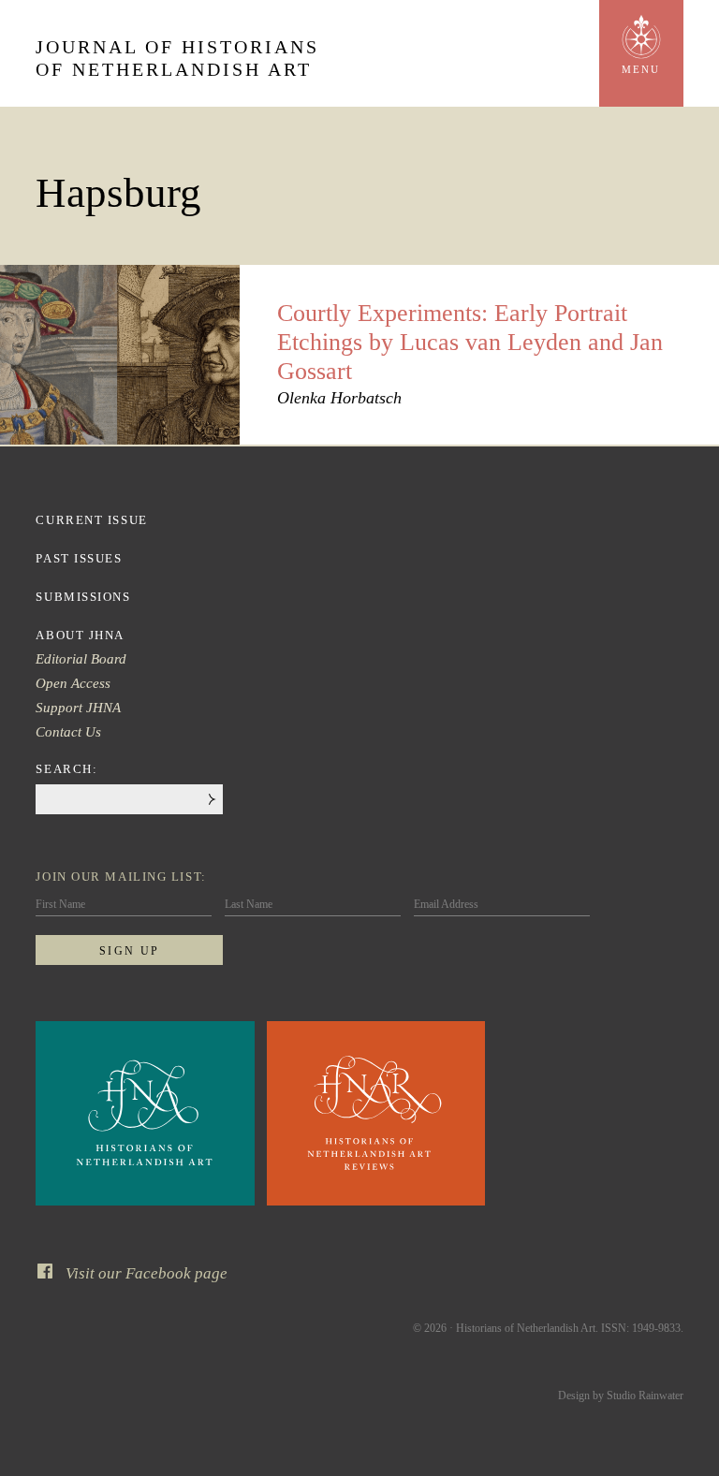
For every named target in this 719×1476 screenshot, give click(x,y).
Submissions (83, 597)
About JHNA (80, 635)
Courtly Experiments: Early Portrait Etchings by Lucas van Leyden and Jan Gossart (470, 342)
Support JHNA (78, 707)
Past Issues (79, 558)
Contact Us (68, 731)
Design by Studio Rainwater (620, 1395)
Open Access (73, 683)
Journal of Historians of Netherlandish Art (177, 58)
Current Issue (91, 520)
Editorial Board (81, 658)
